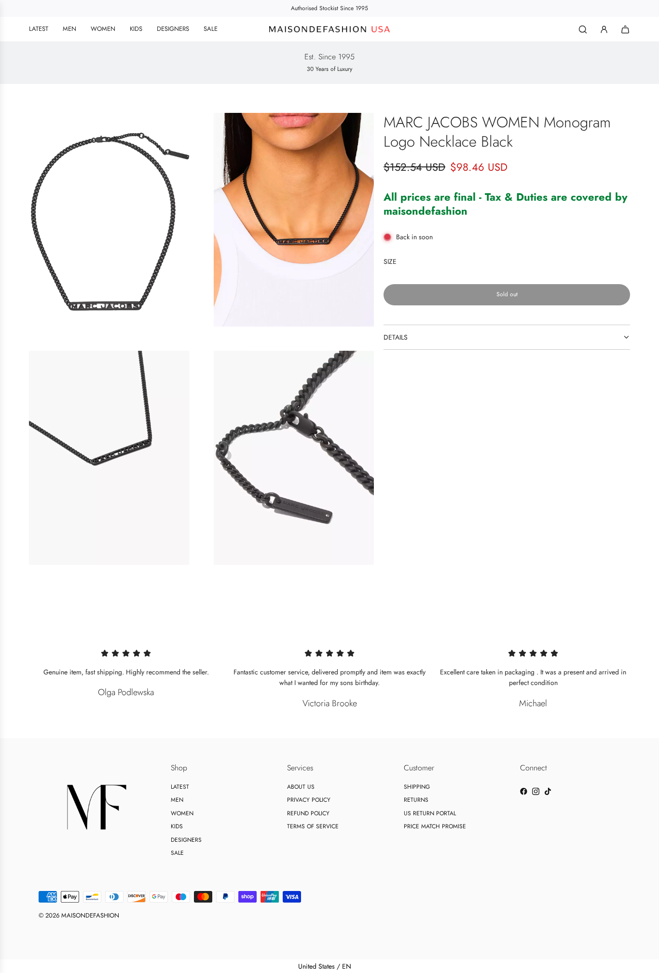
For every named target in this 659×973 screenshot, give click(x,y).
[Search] (582, 29)
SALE (177, 853)
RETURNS (416, 799)
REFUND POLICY (308, 813)
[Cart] (625, 29)
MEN (177, 799)
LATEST (180, 786)
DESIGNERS (186, 840)
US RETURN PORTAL (430, 813)
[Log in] (604, 29)
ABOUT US (301, 786)
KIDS (177, 826)
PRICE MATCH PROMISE (435, 826)
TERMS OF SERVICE (313, 826)
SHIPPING (417, 786)
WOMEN (182, 813)
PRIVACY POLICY (308, 799)
